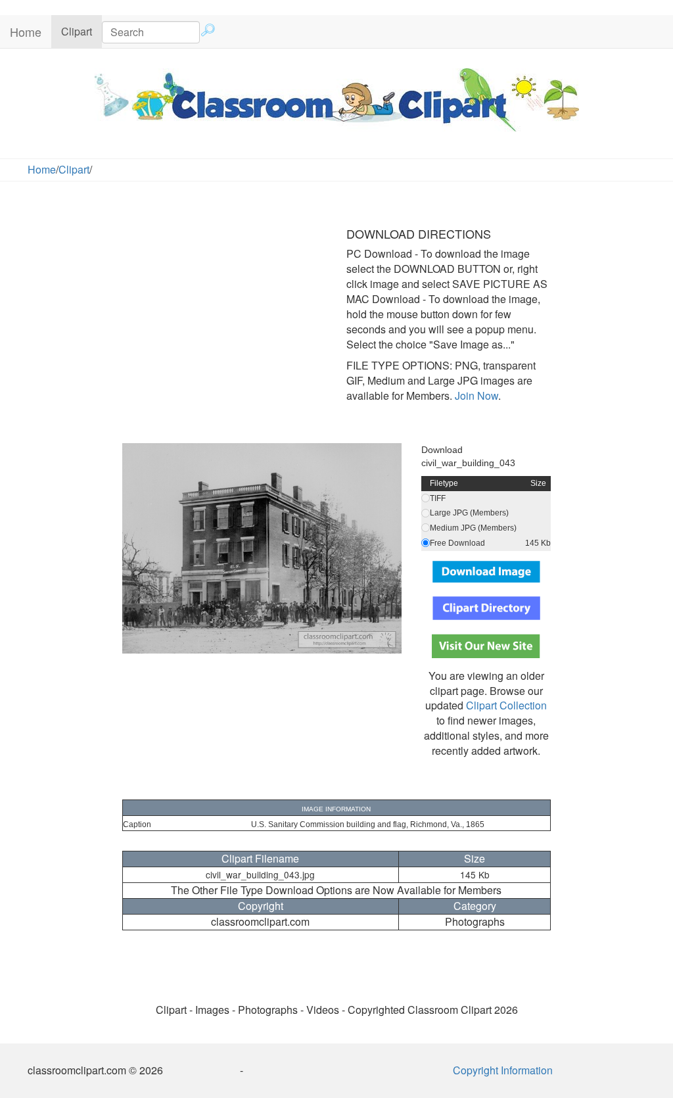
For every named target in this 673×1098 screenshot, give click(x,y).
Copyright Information (503, 1070)
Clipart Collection (506, 705)
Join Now (475, 395)
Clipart (81, 31)
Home (25, 31)
